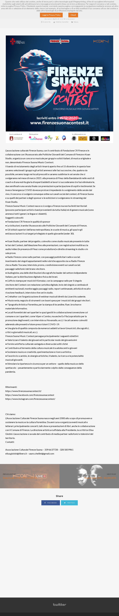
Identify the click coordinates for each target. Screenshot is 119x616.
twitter (71, 503)
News (76, 22)
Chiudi (73, 15)
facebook (52, 503)
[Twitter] (59, 606)
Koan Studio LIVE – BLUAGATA (100, 476)
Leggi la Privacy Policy (51, 15)
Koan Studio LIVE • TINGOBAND (20, 476)
